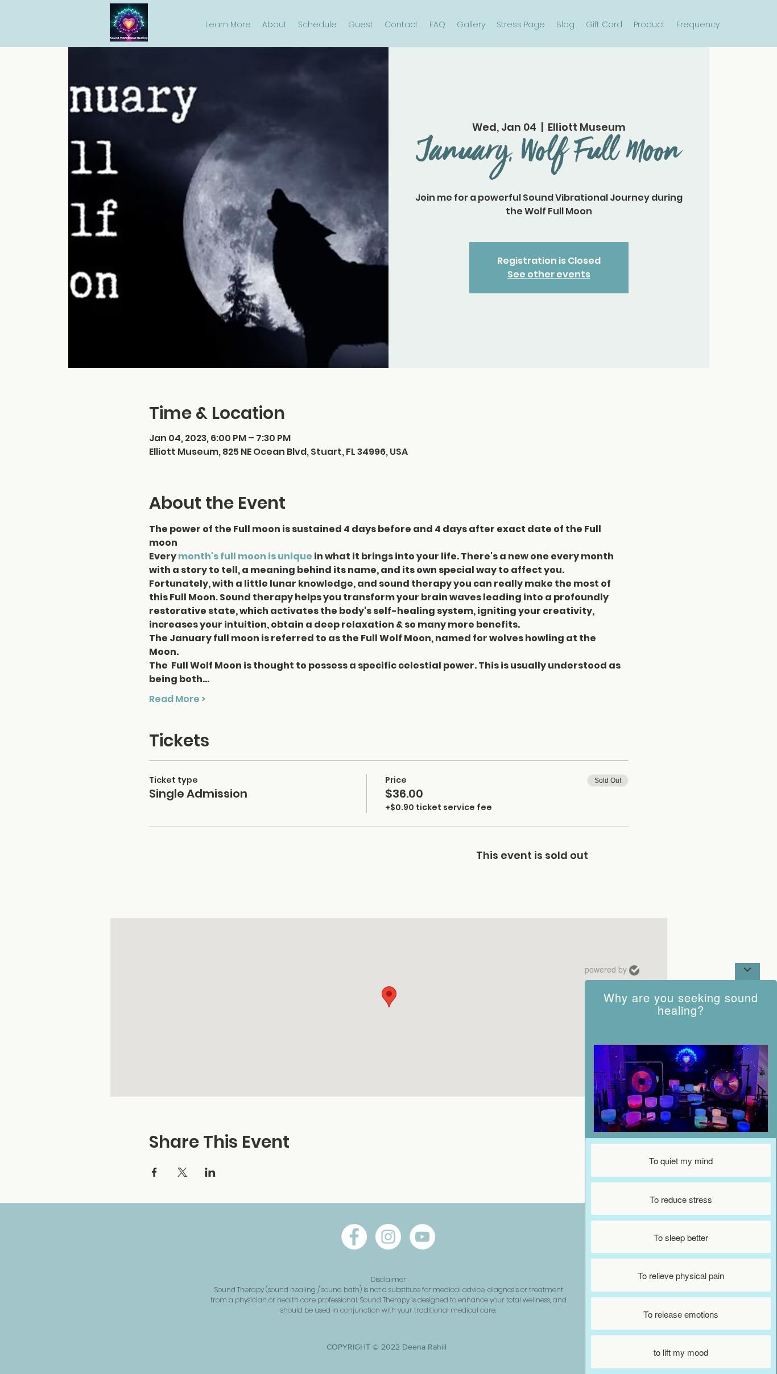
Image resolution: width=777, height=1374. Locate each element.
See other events (548, 274)
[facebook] (354, 1237)
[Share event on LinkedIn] (210, 1172)
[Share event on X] (182, 1172)
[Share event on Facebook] (154, 1172)
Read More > (177, 699)
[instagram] (388, 1237)
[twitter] (422, 1237)
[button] (228, 24)
